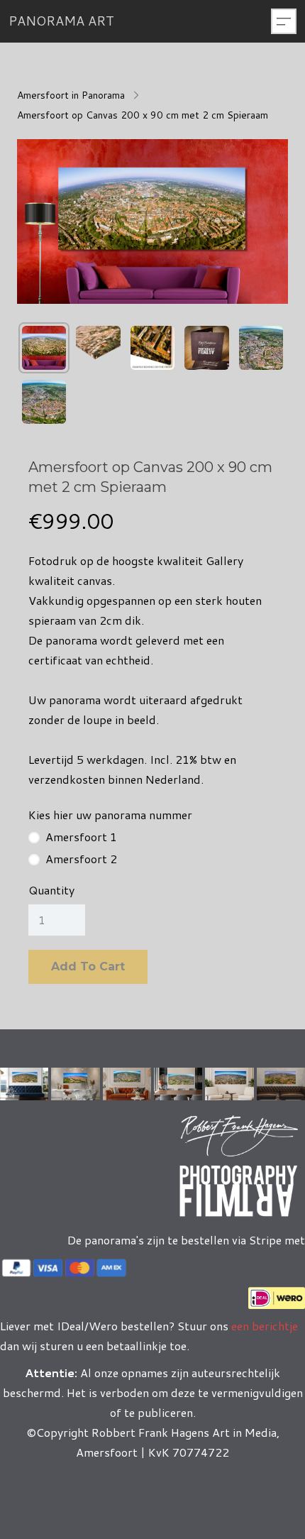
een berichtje (263, 1326)
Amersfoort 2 (81, 859)
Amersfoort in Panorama (71, 95)
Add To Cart (88, 966)
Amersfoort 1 (81, 837)
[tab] (44, 348)
